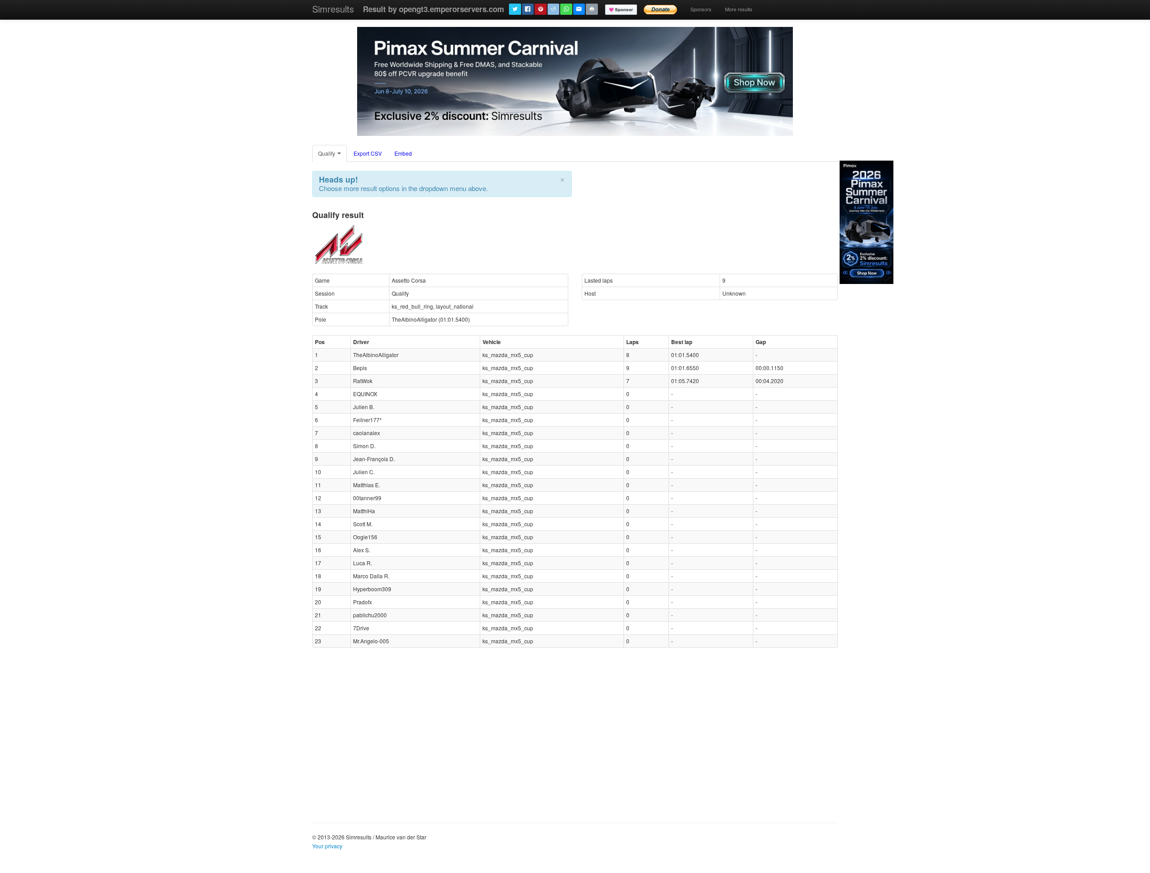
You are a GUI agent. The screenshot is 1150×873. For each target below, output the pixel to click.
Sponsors (701, 9)
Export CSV (368, 153)
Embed (403, 153)
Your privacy (327, 846)
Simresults (333, 8)
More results (738, 9)
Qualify (327, 153)
